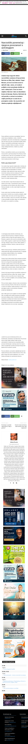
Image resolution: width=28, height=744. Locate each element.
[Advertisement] (14, 19)
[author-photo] (14, 440)
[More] (21, 53)
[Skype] (17, 483)
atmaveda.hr (24, 727)
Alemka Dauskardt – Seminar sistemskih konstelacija (14, 675)
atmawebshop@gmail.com (10, 726)
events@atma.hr (8, 731)
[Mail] (14, 483)
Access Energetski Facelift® (9, 669)
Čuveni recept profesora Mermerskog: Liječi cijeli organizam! (21, 426)
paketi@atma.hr (10, 740)
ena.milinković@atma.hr (10, 736)
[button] (2, 36)
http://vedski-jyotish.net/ (14, 444)
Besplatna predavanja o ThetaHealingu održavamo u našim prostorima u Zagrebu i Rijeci (14, 681)
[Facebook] (11, 483)
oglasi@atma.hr (12, 722)
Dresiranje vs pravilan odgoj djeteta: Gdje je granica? (6, 426)
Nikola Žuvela (5, 50)
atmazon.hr (23, 723)
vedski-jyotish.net (12, 359)
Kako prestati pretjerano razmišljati (10, 688)
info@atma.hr (8, 718)
